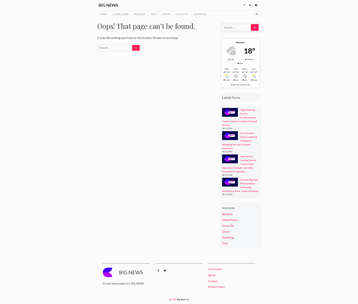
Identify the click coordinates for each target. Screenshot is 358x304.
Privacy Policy (216, 286)
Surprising (200, 14)
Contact (213, 281)
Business (139, 14)
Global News (121, 14)
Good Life (182, 14)
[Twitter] (250, 5)
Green (166, 14)
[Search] (136, 48)
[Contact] (256, 5)
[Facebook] (244, 5)
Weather (234, 85)
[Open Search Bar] (257, 14)
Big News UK (183, 299)
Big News (108, 5)
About (211, 275)
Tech (154, 14)
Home (103, 14)
